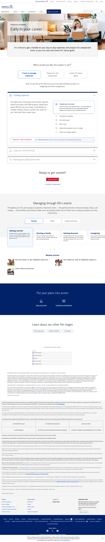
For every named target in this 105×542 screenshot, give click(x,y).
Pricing (29, 504)
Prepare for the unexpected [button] (49, 75)
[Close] (102, 538)
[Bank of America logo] (42, 1)
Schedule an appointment (63, 305)
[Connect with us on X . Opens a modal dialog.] (52, 531)
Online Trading (30, 506)
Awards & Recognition (32, 511)
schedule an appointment (53, 184)
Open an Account (6, 511)
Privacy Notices (66, 540)
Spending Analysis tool (44, 140)
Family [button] (31, 222)
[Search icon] (101, 11)
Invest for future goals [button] (73, 75)
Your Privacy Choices (80, 521)
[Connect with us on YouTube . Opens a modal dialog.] (57, 531)
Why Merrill (30, 501)
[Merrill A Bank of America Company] (7, 6)
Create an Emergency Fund (8, 506)
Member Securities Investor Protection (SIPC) (67, 481)
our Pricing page (60, 404)
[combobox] (93, 11)
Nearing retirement (53, 331)
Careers (29, 509)
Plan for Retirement (6, 501)
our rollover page (45, 393)
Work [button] (49, 222)
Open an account (39, 305)
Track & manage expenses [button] (27, 75)
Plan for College (5, 504)
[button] (52, 95)
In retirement (66, 331)
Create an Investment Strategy (9, 509)
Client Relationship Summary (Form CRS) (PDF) (37, 474)
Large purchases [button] (70, 222)
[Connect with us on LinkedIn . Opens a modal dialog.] (47, 531)
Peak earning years (38, 331)
